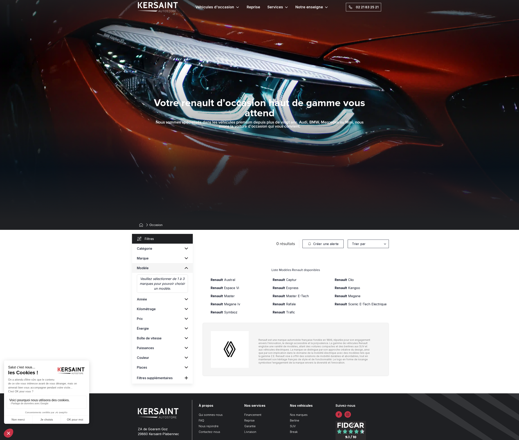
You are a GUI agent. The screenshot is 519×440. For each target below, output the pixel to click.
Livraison (250, 432)
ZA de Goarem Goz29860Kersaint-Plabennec (158, 431)
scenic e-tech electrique (361, 304)
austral (223, 280)
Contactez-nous (209, 432)
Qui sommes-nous (211, 414)
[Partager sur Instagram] (348, 414)
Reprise (253, 7)
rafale (284, 304)
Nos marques (299, 414)
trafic (284, 312)
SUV (293, 426)
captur (285, 280)
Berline (294, 420)
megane (347, 296)
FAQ (201, 420)
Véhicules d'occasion (214, 7)
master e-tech (291, 296)
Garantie (250, 426)
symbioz (224, 312)
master (223, 296)
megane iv (225, 304)
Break (294, 432)
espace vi (225, 288)
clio (344, 280)
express (285, 288)
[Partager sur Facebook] (339, 414)
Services (275, 7)
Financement (252, 414)
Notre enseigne (309, 7)
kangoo (347, 288)
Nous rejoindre (209, 426)
